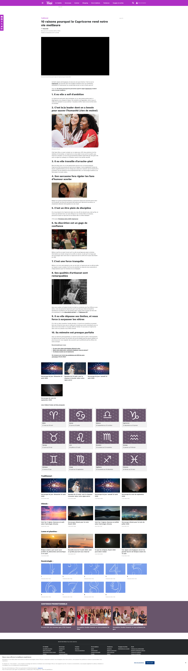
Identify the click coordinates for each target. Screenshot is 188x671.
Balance (98, 423)
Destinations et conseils (123, 648)
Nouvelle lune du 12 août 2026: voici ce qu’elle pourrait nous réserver (80, 550)
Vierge (71, 467)
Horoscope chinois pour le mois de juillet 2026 (133, 523)
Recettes (77, 648)
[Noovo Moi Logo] (49, 3)
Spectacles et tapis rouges (49, 652)
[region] (94, 663)
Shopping (85, 3)
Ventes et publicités (136, 654)
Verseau (125, 445)
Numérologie (62, 652)
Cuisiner (76, 3)
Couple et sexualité (95, 652)
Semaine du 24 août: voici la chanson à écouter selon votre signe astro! (74, 378)
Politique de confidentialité (137, 648)
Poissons (125, 467)
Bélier (44, 423)
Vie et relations (95, 3)
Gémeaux (45, 467)
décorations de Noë (70, 312)
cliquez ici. (40, 668)
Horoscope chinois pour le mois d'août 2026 (78, 523)
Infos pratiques (110, 652)
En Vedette (58, 3)
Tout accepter (150, 662)
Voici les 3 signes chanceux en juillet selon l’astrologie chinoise (107, 523)
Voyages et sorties (118, 3)
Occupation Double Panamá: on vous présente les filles (93, 628)
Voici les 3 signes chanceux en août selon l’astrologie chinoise (52, 523)
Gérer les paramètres (139, 662)
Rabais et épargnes (111, 650)
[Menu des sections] (42, 2)
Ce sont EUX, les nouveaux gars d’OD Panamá (56, 627)
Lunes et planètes (63, 654)
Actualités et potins (47, 648)
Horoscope (68, 3)
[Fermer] (185, 662)
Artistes (44, 654)
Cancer (71, 423)
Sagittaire (99, 467)
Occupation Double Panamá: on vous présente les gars (129, 628)
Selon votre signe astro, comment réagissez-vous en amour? (70, 350)
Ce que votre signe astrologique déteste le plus (66, 348)
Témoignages (94, 650)
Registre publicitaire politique (138, 650)
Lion (70, 445)
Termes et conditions (136, 652)
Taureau (44, 445)
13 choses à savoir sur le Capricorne (63, 351)
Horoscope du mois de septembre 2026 (48, 399)
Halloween (83, 312)
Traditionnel (44, 18)
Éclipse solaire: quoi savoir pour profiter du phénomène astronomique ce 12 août (53, 551)
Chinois (60, 650)
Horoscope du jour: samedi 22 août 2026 (97, 377)
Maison (108, 654)
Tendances (106, 3)
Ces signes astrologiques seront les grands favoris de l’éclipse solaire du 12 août (134, 551)
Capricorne (55, 83)
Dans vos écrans (47, 650)
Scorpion (98, 445)
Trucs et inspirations (80, 650)
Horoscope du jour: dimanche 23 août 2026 (51, 377)
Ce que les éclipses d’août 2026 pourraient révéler (105, 550)
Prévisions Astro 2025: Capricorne (68, 219)
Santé (92, 648)
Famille (92, 654)
